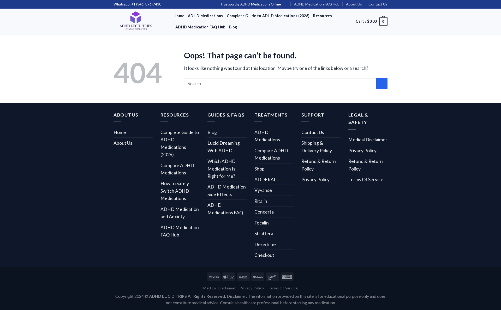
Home (179, 16)
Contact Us (377, 4)
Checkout (264, 255)
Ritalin (260, 201)
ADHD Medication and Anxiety (179, 212)
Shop (259, 169)
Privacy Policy (315, 179)
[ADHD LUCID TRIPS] (140, 22)
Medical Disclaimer (367, 139)
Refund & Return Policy (318, 164)
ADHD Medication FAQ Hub (316, 4)
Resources (322, 16)
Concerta (264, 212)
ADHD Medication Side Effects (226, 190)
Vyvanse (263, 190)
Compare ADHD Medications (177, 168)
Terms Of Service (365, 179)
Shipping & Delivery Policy (316, 146)
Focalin (261, 223)
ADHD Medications (205, 16)
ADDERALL (266, 179)
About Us (354, 4)
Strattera (263, 233)
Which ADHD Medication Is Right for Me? (221, 168)
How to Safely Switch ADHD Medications (174, 190)
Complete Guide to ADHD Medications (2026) (268, 16)
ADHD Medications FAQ (225, 208)
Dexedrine (265, 244)
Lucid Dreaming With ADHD (223, 146)
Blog (233, 27)
